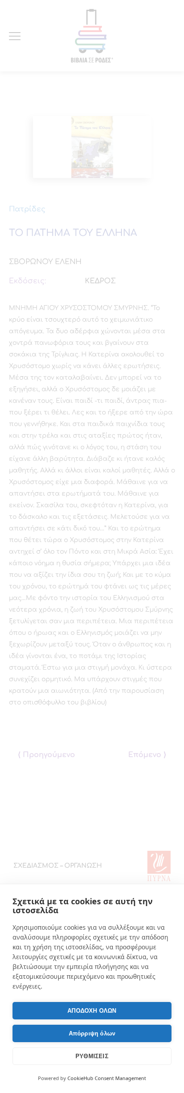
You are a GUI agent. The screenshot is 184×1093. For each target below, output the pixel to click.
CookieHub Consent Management (106, 1078)
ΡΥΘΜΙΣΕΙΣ (92, 1056)
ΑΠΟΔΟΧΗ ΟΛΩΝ (91, 1010)
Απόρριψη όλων (92, 1033)
